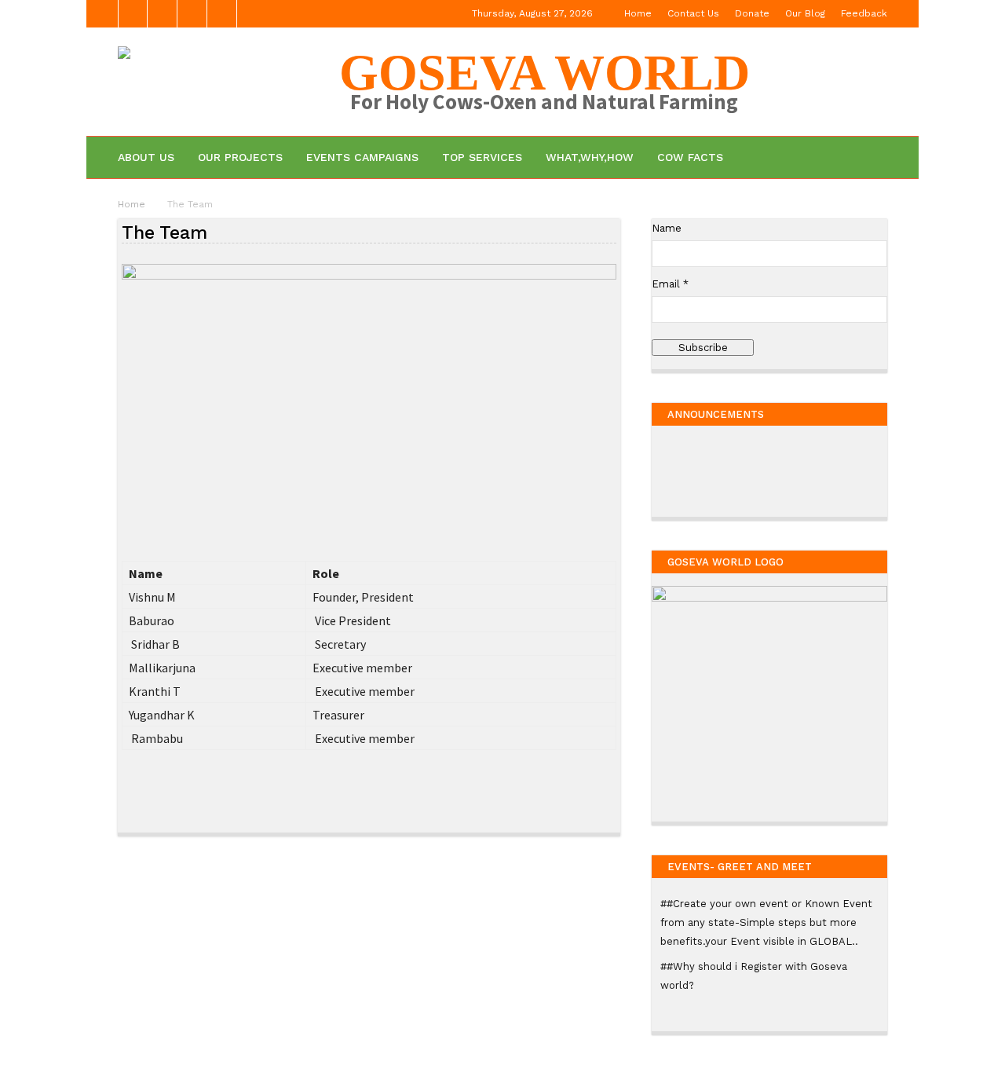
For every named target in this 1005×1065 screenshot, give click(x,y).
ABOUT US (146, 157)
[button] (865, 156)
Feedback (864, 13)
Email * (670, 284)
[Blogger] (133, 13)
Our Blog (805, 13)
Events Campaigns (362, 157)
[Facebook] (162, 13)
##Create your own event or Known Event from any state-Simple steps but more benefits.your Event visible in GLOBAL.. (766, 922)
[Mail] (192, 13)
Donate (752, 13)
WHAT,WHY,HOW (590, 157)
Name (667, 228)
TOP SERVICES (482, 157)
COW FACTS (690, 157)
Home (638, 13)
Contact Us (693, 13)
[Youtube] (222, 13)
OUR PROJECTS (240, 157)
